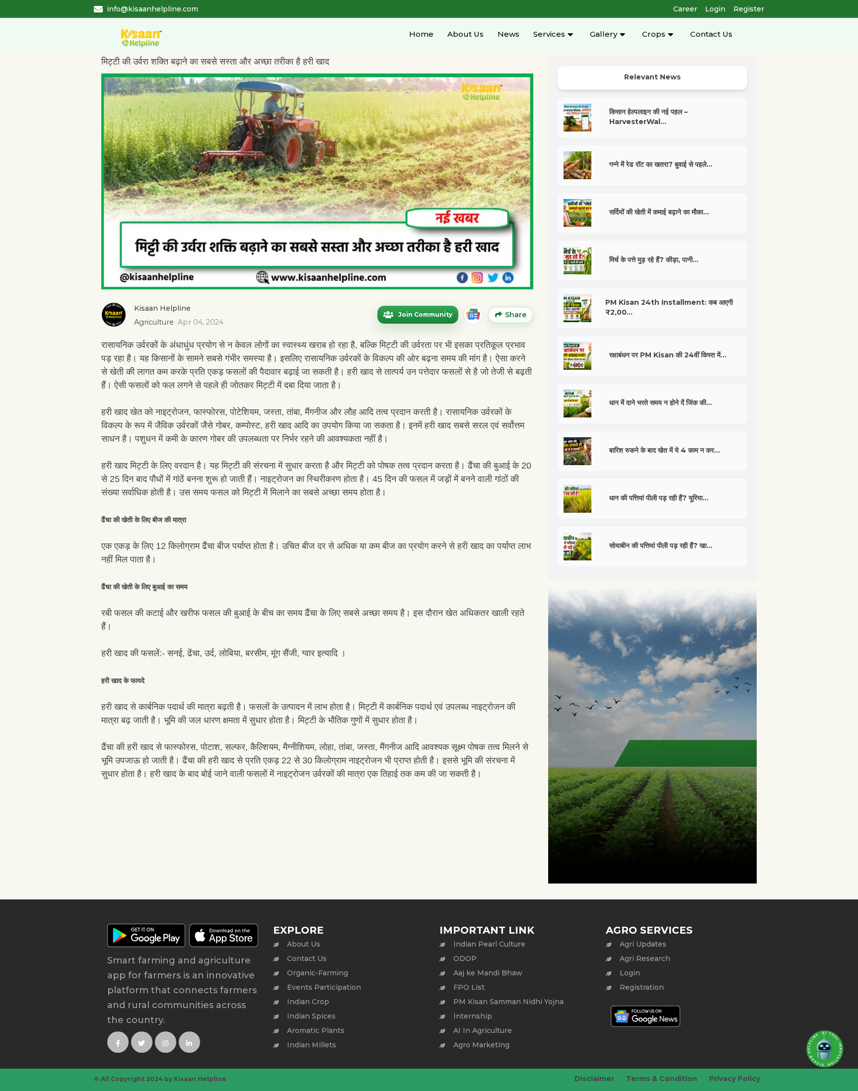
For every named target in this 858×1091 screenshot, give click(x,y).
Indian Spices (311, 1016)
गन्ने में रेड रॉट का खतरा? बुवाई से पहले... (661, 164)
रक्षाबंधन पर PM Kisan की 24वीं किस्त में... (667, 354)
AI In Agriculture (482, 1030)
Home (421, 34)
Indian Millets (311, 1044)
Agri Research (645, 958)
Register (748, 8)
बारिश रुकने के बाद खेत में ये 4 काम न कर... (664, 450)
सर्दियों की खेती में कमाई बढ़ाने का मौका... (659, 211)
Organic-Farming (317, 972)
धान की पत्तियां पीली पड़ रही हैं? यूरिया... (659, 497)
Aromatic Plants (316, 1030)
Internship (472, 1016)
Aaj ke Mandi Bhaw (487, 972)
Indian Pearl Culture (489, 944)
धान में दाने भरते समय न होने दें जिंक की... (660, 402)
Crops (653, 34)
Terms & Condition (661, 1078)
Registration (642, 987)
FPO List (469, 987)
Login (715, 8)
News (508, 34)
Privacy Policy (734, 1078)
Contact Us (711, 34)
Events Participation (324, 987)
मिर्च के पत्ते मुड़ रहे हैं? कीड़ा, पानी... (654, 259)
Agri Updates (643, 944)
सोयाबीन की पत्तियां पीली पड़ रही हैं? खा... (661, 545)
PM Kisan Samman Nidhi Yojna (508, 1001)
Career (685, 8)
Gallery (603, 34)
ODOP (465, 958)
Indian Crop (308, 1001)
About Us (465, 34)
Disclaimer (594, 1078)
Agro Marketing (481, 1044)
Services (549, 34)
